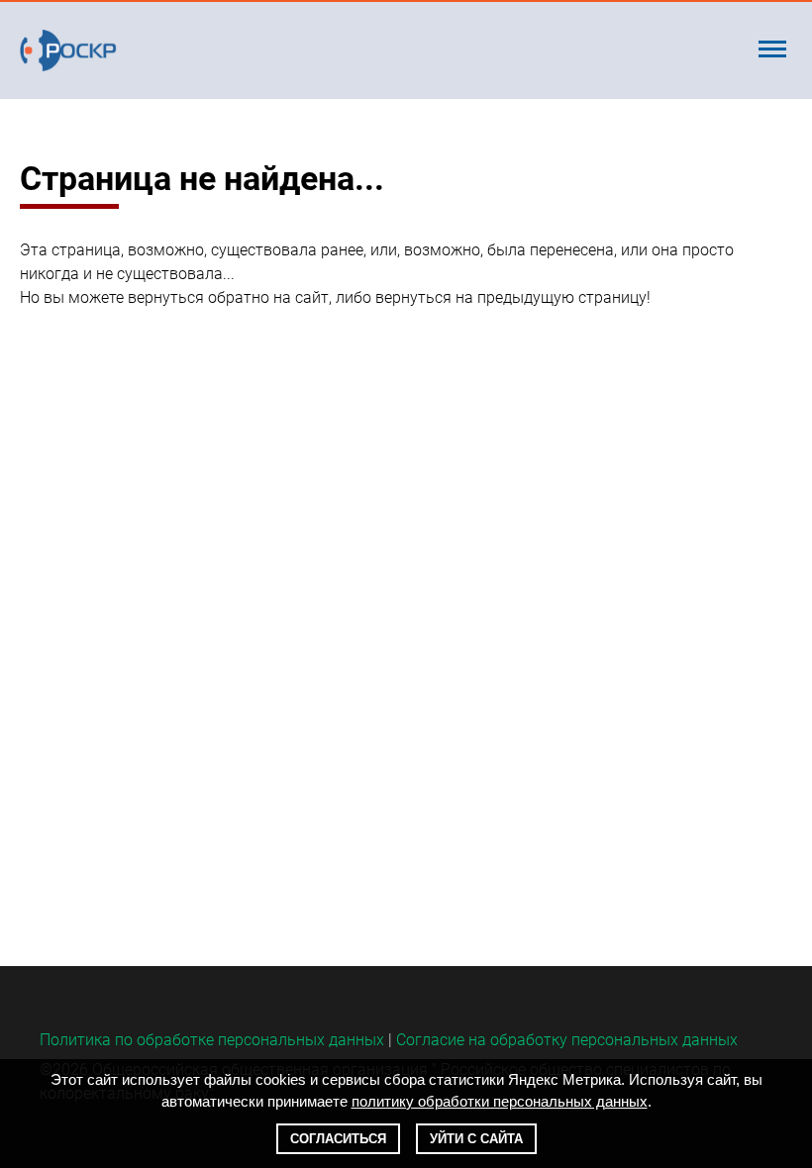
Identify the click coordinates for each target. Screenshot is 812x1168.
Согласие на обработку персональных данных (567, 1039)
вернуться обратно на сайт (228, 297)
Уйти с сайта (476, 1138)
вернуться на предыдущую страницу (511, 297)
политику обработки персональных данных (500, 1101)
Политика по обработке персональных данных (212, 1039)
